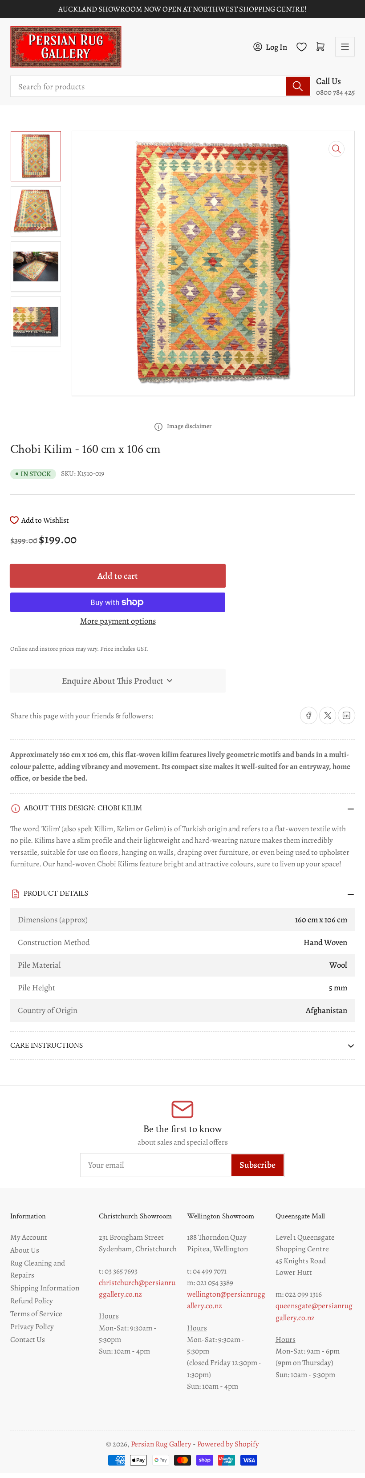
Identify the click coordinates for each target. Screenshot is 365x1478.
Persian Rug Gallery (161, 1444)
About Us (24, 1250)
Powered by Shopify (228, 1444)
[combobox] (160, 86)
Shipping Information (44, 1287)
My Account (28, 1237)
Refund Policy (31, 1300)
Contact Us (27, 1339)
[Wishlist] (301, 47)
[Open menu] (345, 46)
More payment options (118, 620)
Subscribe (257, 1165)
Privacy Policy (32, 1326)
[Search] (298, 86)
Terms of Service (36, 1313)
